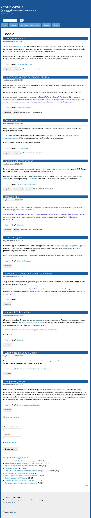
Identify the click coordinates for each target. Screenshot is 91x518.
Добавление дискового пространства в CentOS (22, 466)
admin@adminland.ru (9, 13)
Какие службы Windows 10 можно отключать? (21, 476)
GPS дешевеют (67, 135)
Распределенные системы (26, 184)
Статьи (13, 25)
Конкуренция (12, 196)
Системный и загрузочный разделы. (18, 473)
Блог (4, 25)
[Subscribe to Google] (11, 417)
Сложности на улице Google (21, 352)
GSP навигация (22, 148)
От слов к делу (13, 237)
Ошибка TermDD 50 (12, 468)
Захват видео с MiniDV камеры (16, 478)
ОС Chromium (32, 179)
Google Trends (21, 46)
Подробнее (8, 69)
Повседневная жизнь (24, 64)
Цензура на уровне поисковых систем (27, 77)
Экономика (27, 261)
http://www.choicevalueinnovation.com (31, 322)
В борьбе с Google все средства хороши (69, 246)
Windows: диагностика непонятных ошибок (20, 480)
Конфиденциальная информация (28, 369)
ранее (20, 361)
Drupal (14, 512)
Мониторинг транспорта (30, 25)
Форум (46, 25)
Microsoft (20, 225)
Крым (56, 25)
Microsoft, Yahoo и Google (19, 312)
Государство (45, 369)
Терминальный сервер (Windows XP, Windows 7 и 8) (23, 463)
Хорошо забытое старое (19, 161)
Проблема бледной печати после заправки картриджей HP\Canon (28, 471)
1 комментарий (18, 189)
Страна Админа (12, 7)
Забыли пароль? (11, 443)
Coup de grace (13, 120)
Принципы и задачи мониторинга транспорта (21, 483)
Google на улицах (15, 381)
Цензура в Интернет (24, 107)
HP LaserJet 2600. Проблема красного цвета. (21, 461)
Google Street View (58, 389)
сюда (54, 49)
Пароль (7, 435)
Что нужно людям (15, 38)
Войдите (16, 69)
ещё (86, 485)
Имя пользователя (11, 427)
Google (13, 64)
